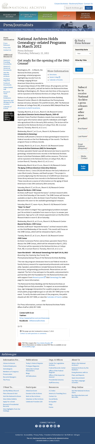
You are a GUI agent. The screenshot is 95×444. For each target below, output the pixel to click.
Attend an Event (31, 391)
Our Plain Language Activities (78, 382)
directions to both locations (29, 108)
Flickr (58, 426)
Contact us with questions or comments (33, 333)
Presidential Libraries (56, 380)
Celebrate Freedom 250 (34, 402)
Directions (53, 74)
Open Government (78, 378)
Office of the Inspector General (57, 376)
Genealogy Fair (56, 277)
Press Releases (28, 30)
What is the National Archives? (78, 364)
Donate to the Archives (34, 393)
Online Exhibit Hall (8, 88)
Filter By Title (81, 60)
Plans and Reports (78, 375)
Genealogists (7, 369)
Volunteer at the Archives (34, 399)
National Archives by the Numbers (80, 369)
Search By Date (81, 49)
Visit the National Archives (6, 74)
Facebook (36, 426)
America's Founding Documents (85, 16)
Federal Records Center (57, 368)
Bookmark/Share (76, 3)
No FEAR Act (69, 435)
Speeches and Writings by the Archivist (8, 102)
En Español (52, 402)
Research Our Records (9, 16)
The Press (6, 380)
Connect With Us (47, 422)
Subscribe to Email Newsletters (32, 370)
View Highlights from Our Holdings (11, 410)
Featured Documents (7, 84)
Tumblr (47, 426)
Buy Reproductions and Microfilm (80, 396)
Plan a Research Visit (10, 393)
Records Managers (9, 377)
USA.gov (77, 435)
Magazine (6, 80)
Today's (34, 363)
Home (5, 30)
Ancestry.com (38, 277)
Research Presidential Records (10, 405)
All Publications (31, 376)
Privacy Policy (38, 435)
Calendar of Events (7, 108)
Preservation (7, 374)
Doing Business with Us (80, 372)
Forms (51, 407)
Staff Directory (54, 382)
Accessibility (28, 435)
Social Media (53, 399)
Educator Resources (47, 16)
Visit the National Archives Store (81, 392)
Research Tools (6, 93)
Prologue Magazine (32, 366)
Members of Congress (11, 372)
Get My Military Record (11, 391)
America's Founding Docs (57, 393)
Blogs (28, 373)
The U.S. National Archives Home (24, 6)
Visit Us (66, 16)
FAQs (50, 404)
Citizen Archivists (61, 3)
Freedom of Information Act (54, 435)
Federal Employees (10, 366)
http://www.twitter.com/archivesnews (34, 318)
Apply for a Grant (9, 402)
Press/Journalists (15, 30)
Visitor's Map (54, 77)
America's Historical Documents (7, 68)
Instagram (43, 426)
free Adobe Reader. (44, 343)
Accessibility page (28, 347)
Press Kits (7, 48)
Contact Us (88, 3)
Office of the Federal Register (56, 372)
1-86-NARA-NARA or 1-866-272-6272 (47, 441)
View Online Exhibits (10, 399)
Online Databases (7, 97)
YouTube (51, 426)
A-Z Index (52, 391)
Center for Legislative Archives (56, 364)
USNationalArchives (37, 320)
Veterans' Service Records (29, 16)
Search (88, 8)
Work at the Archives (33, 396)
